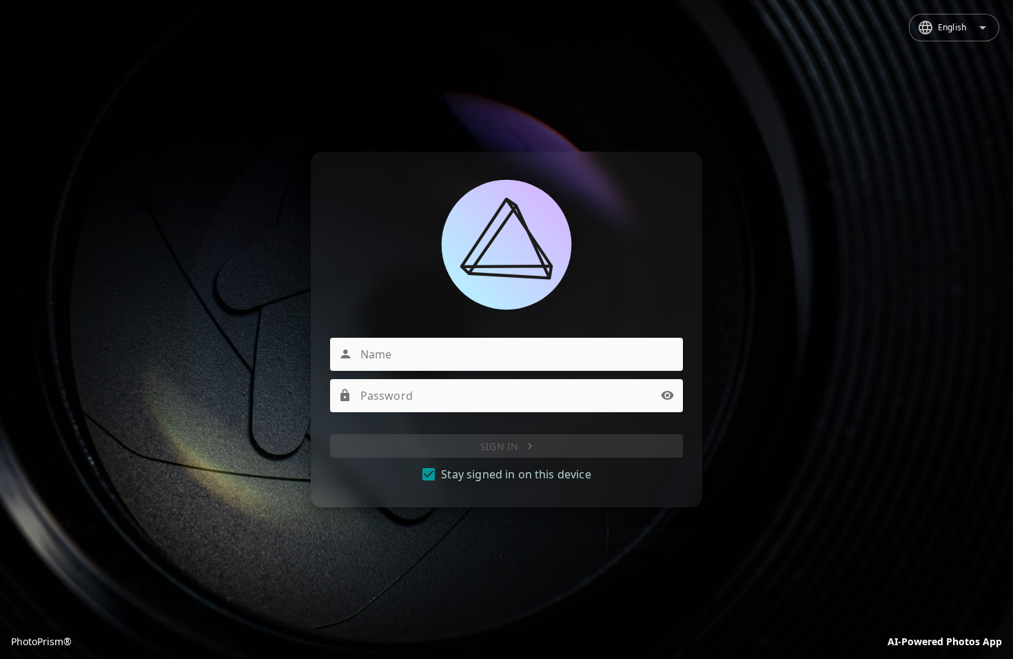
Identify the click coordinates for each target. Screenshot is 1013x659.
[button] (668, 396)
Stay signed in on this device (516, 474)
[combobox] (954, 27)
